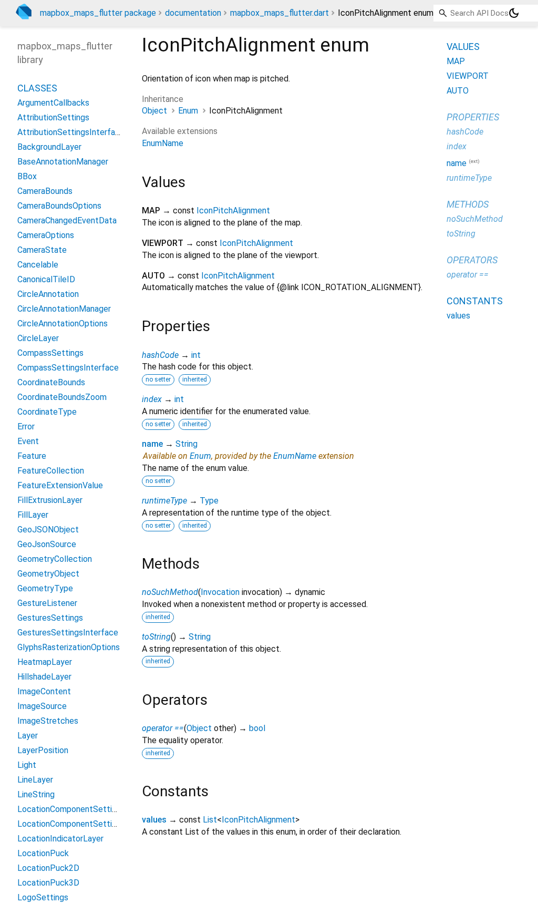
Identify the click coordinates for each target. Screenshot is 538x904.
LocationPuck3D (48, 883)
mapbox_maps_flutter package (98, 13)
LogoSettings (42, 897)
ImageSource (42, 706)
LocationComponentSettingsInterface (88, 824)
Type (209, 501)
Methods (468, 204)
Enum (188, 111)
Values (463, 46)
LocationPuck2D (48, 868)
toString (156, 637)
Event (28, 441)
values (154, 820)
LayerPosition (42, 750)
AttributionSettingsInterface (71, 132)
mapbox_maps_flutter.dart (279, 13)
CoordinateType (47, 412)
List (210, 820)
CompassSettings (50, 353)
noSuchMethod (170, 592)
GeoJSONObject (48, 530)
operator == (163, 728)
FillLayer (32, 515)
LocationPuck (43, 853)
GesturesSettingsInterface (67, 633)
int (196, 355)
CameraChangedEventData (67, 220)
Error (26, 427)
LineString (36, 794)
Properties (473, 116)
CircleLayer (38, 338)
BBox (27, 176)
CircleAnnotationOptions (62, 323)
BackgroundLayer (49, 147)
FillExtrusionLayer (49, 500)
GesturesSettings (50, 618)
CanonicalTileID (46, 279)
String (186, 444)
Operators (472, 259)
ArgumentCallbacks (53, 103)
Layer (27, 736)
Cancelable (37, 265)
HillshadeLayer (44, 677)
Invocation (220, 592)
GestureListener (47, 603)
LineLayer (35, 780)
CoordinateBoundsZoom (62, 397)
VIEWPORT (468, 76)
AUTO (458, 91)
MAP (456, 61)
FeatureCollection (50, 471)
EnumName (162, 143)
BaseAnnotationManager (62, 162)
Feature (31, 456)
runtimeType (164, 501)
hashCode (160, 355)
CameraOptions (45, 235)
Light (26, 765)
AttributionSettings (53, 117)
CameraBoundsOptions (59, 206)
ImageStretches (47, 721)
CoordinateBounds (51, 382)
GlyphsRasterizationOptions (68, 647)
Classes (37, 88)
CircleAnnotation (48, 294)
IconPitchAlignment (233, 210)
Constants (475, 300)
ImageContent (44, 691)
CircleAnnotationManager (64, 309)
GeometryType (45, 588)
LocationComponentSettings (71, 809)
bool (257, 728)
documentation (193, 13)
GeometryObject (48, 574)
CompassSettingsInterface (68, 368)
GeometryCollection (54, 559)
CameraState (42, 250)
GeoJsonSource (46, 544)
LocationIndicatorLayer (60, 839)
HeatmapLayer (44, 662)
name (152, 444)
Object (154, 111)
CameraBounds (45, 191)
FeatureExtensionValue (60, 485)
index (152, 399)
